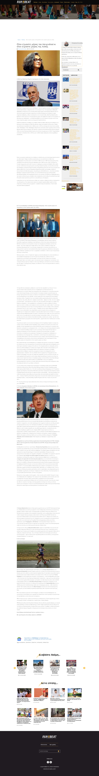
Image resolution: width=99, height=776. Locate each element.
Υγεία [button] (61, 2)
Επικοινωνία (44, 748)
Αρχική (19, 39)
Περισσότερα (64, 67)
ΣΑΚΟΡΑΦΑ (28, 642)
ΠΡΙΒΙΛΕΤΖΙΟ (46, 642)
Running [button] (35, 2)
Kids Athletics (44, 2)
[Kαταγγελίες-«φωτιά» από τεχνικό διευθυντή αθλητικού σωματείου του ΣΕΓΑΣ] (66, 157)
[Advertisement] (34, 31)
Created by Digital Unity (49, 772)
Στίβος (40, 2)
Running (23, 39)
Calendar (73, 2)
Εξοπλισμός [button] (67, 2)
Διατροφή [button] (56, 2)
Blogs (76, 2)
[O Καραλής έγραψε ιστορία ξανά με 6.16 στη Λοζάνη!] (66, 147)
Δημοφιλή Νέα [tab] (74, 75)
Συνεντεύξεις (51, 2)
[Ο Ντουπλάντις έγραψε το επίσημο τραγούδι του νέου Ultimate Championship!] (66, 119)
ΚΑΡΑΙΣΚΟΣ (39, 642)
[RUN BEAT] (24, 2)
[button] (15, 670)
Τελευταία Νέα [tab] (66, 75)
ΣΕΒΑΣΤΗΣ (34, 642)
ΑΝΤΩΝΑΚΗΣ (22, 642)
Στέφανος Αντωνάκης (22, 48)
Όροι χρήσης (53, 748)
